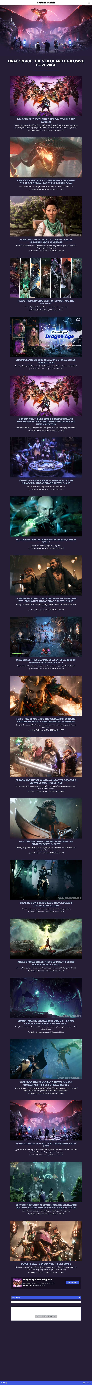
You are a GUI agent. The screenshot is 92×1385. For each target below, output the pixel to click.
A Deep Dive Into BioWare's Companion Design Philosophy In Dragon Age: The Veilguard (46, 482)
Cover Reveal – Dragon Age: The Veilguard (46, 1264)
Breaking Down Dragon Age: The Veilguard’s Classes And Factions (46, 904)
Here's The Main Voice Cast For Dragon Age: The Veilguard (46, 302)
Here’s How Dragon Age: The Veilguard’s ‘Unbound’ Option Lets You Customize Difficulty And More (46, 720)
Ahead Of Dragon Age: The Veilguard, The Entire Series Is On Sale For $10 (46, 963)
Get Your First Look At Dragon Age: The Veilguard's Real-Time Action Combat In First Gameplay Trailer (46, 1206)
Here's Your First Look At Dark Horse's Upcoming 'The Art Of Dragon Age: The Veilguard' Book (46, 182)
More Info (72, 1282)
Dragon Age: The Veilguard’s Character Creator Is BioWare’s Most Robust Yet (46, 781)
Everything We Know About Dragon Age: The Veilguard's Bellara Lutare (46, 241)
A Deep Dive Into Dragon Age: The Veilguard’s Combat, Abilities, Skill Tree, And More (46, 1084)
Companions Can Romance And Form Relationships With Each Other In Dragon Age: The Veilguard (46, 600)
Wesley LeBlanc (35, 130)
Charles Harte (36, 310)
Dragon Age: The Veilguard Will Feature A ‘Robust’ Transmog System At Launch (46, 661)
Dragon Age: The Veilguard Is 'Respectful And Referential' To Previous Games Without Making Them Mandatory (46, 421)
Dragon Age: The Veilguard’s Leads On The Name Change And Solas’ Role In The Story (46, 1022)
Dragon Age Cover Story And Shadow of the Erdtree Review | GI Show (46, 843)
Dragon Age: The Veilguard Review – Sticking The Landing (46, 121)
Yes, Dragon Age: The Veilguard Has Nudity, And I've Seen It (46, 541)
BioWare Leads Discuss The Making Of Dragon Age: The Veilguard (46, 361)
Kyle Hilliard (36, 1155)
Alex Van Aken (36, 369)
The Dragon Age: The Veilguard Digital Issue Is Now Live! (46, 1145)
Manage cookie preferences (46, 1316)
